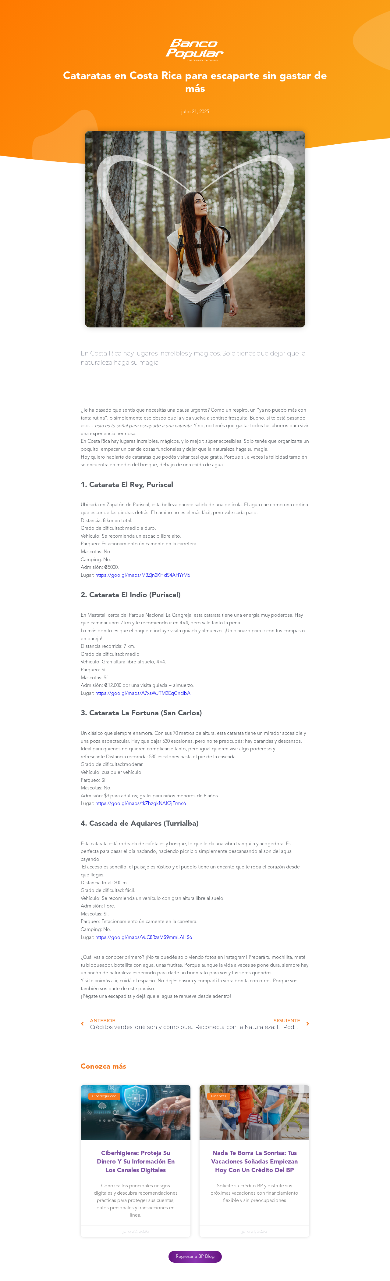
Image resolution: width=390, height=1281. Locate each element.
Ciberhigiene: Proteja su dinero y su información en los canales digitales (136, 1162)
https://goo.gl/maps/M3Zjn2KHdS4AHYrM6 (142, 575)
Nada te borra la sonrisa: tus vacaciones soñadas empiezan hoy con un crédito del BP (254, 1162)
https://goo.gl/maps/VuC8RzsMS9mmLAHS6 (143, 937)
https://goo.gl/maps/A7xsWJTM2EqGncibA (142, 693)
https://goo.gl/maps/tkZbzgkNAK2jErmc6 (140, 803)
